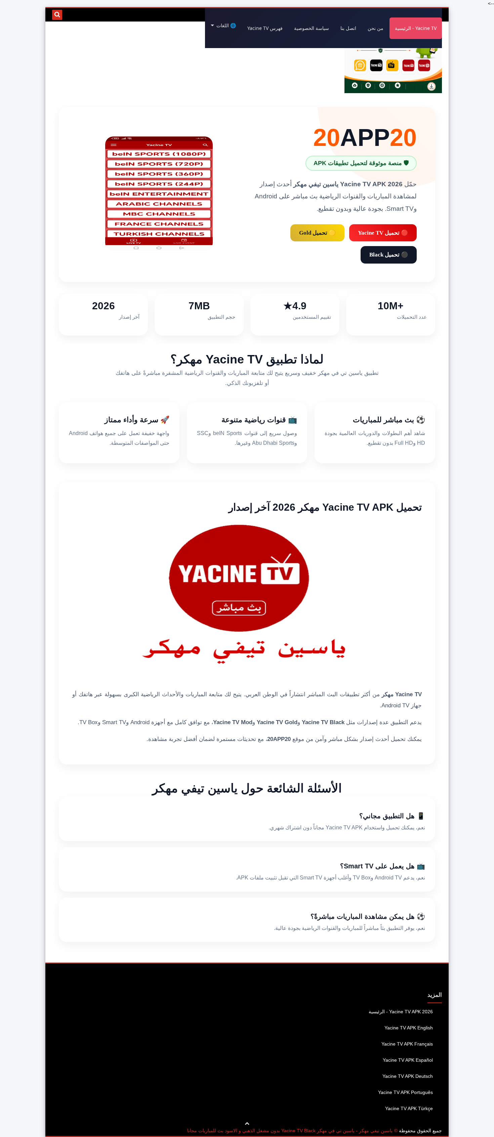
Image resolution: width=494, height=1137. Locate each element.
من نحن (375, 28)
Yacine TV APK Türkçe (409, 1108)
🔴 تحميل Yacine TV (383, 233)
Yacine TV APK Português (405, 1092)
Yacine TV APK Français (407, 1044)
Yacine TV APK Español (408, 1060)
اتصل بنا (348, 28)
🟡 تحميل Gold (317, 233)
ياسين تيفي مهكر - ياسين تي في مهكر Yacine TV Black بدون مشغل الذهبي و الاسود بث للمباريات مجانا (290, 1130)
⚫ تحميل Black (388, 254)
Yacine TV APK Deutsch (407, 1076)
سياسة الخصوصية (311, 28)
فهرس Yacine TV (265, 28)
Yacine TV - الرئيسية (416, 28)
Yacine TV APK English (408, 1027)
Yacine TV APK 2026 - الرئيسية (401, 1011)
